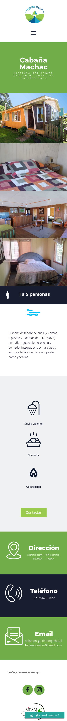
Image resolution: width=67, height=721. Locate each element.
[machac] (33, 285)
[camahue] (33, 190)
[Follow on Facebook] (28, 690)
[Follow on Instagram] (39, 690)
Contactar (33, 512)
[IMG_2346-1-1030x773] (33, 237)
